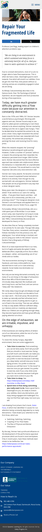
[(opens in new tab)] (15, 482)
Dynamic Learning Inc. (15, 527)
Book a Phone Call (11, 515)
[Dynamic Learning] (4, 4)
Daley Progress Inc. (21, 529)
